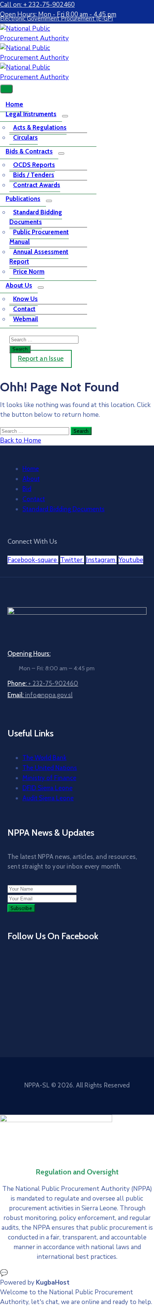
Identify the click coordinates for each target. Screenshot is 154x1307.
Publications (23, 198)
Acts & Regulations (40, 127)
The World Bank (44, 757)
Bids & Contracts (29, 151)
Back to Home (20, 440)
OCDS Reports (34, 164)
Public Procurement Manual (39, 236)
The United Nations (49, 768)
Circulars (25, 137)
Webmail (25, 319)
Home (14, 104)
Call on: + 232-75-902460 (37, 4)
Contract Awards (36, 185)
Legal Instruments (31, 114)
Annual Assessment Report (38, 256)
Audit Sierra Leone (48, 798)
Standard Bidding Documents (35, 217)
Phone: (42, 683)
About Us (19, 285)
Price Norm (28, 271)
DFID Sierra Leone (47, 788)
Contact (24, 309)
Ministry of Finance (49, 778)
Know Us (25, 298)
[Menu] (65, 116)
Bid (26, 489)
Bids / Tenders (33, 174)
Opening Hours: (28, 653)
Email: (40, 695)
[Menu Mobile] (6, 88)
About (31, 478)
